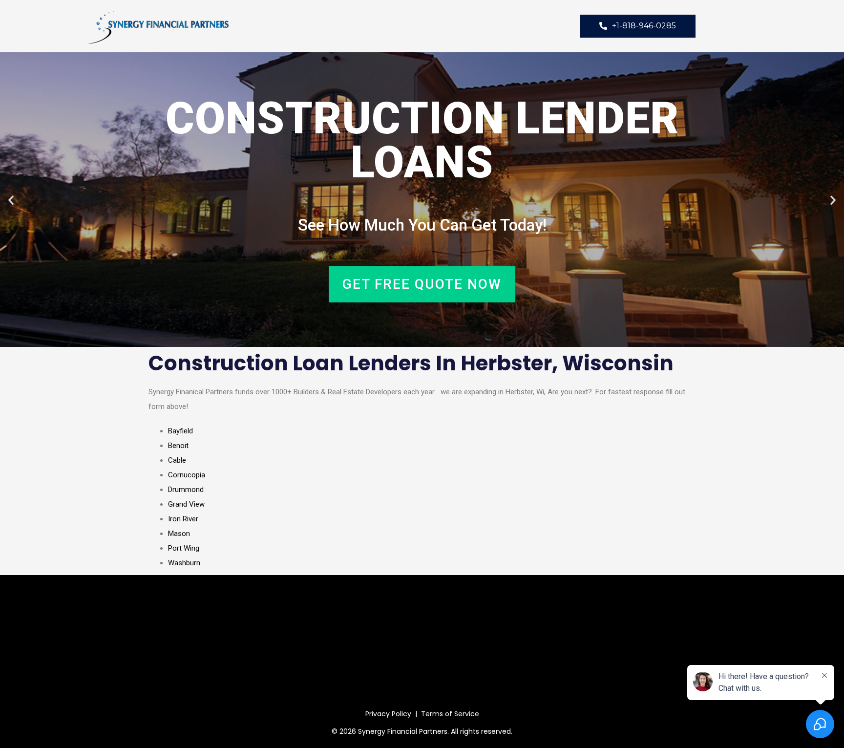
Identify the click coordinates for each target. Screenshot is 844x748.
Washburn (184, 562)
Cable (177, 460)
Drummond (186, 489)
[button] (11, 199)
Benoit (178, 445)
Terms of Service (450, 714)
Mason (179, 533)
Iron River (183, 518)
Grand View (186, 504)
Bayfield (180, 431)
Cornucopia (186, 474)
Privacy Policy (388, 714)
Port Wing (183, 548)
